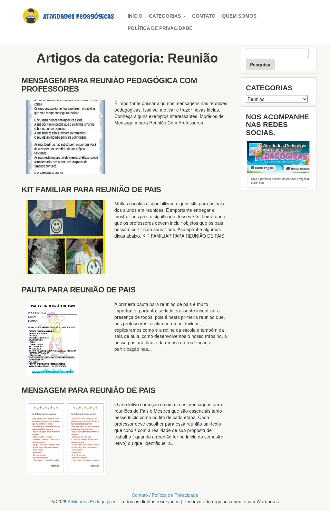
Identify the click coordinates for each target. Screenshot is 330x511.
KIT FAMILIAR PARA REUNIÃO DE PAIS (91, 189)
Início (135, 16)
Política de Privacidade (160, 28)
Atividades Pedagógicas (92, 501)
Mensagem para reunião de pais (89, 390)
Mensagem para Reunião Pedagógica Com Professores (109, 84)
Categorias (165, 16)
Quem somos (239, 16)
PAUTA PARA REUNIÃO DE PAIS (78, 289)
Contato (204, 16)
